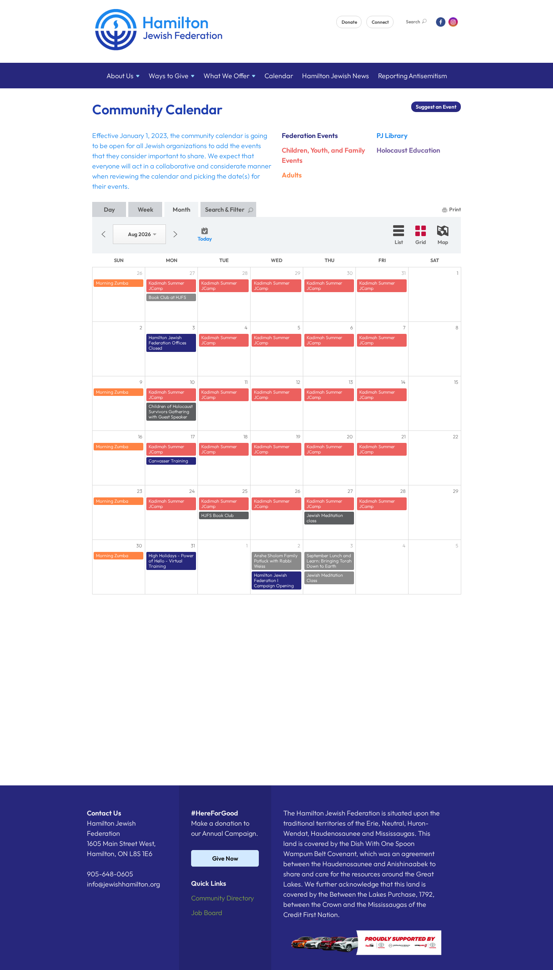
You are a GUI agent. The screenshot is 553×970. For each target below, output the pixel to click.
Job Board (206, 912)
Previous (103, 234)
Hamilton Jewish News (335, 75)
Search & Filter (225, 209)
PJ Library (392, 135)
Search (413, 21)
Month (181, 209)
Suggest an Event (436, 106)
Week (145, 209)
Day (109, 209)
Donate (349, 22)
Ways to (168, 75)
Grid (420, 242)
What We (226, 75)
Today (205, 238)
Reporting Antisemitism (412, 75)
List (399, 242)
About (120, 75)
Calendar (278, 75)
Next (175, 234)
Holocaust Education (408, 150)
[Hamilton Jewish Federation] (159, 31)
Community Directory (222, 898)
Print (455, 209)
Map (443, 242)
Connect (380, 22)
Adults (292, 175)
